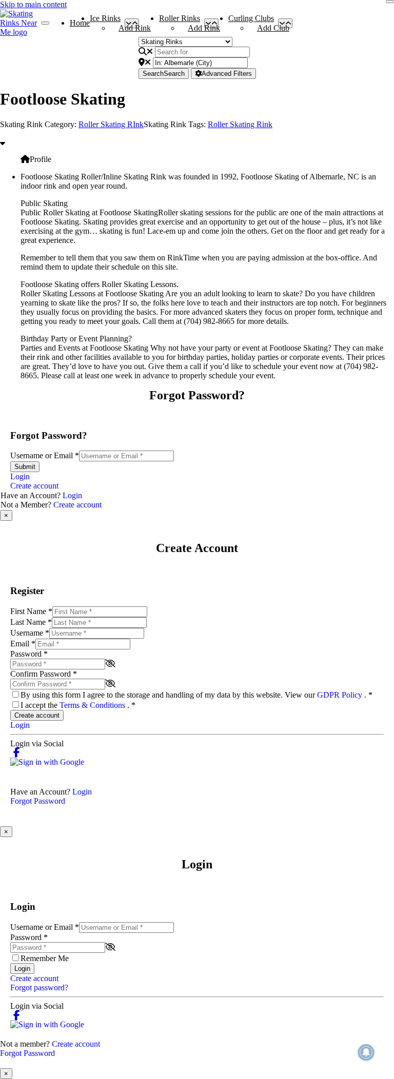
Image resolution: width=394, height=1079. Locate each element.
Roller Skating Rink (240, 124)
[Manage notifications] (366, 1052)
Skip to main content (33, 4)
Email (22, 643)
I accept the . (78, 705)
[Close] (390, 1)
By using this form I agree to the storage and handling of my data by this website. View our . (196, 694)
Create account (34, 485)
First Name (31, 611)
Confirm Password (43, 673)
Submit (24, 467)
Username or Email (44, 455)
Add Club (273, 28)
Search (164, 73)
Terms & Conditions (93, 705)
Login (20, 476)
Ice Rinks (105, 20)
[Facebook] (16, 752)
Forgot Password (37, 801)
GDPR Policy (340, 694)
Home (80, 22)
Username (29, 632)
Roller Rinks (179, 20)
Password (29, 653)
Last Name (31, 622)
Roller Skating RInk (111, 124)
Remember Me (45, 958)
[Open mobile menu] (45, 23)
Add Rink (135, 28)
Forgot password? (39, 987)
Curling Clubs (251, 20)
